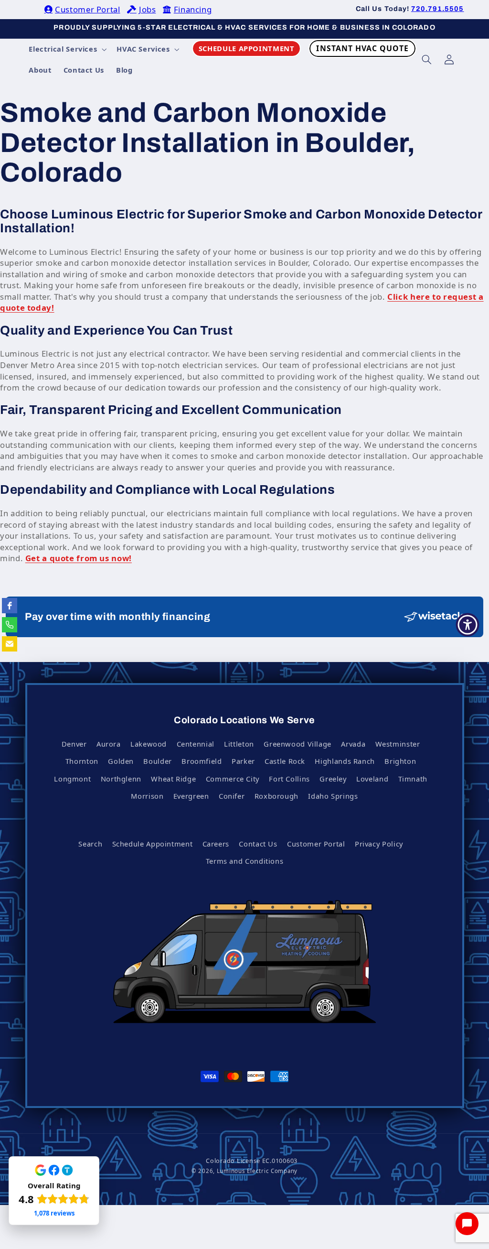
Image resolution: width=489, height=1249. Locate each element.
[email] (9, 644)
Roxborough (276, 796)
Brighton (400, 761)
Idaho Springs (333, 796)
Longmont (72, 778)
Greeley (332, 778)
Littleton (239, 744)
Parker (243, 761)
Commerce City (232, 778)
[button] (67, 49)
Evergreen (191, 796)
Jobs (147, 9)
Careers (215, 843)
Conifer (231, 796)
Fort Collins (289, 778)
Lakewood (148, 744)
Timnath (412, 778)
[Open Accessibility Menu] (467, 625)
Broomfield (201, 761)
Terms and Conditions (245, 861)
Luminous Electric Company (257, 1170)
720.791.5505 (437, 8)
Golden (121, 761)
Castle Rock (285, 761)
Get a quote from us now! (78, 558)
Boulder (157, 761)
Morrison (147, 796)
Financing (193, 9)
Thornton (81, 761)
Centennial (195, 744)
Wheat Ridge (173, 778)
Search (90, 843)
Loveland (372, 778)
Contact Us (258, 843)
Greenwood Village (297, 744)
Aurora (108, 744)
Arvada (353, 744)
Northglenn (121, 778)
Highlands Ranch (344, 761)
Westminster (397, 744)
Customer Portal (87, 9)
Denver (74, 744)
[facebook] (9, 605)
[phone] (9, 624)
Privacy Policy (379, 843)
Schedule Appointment (152, 843)
